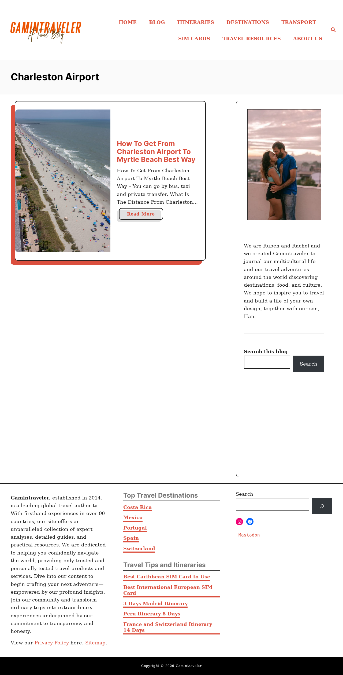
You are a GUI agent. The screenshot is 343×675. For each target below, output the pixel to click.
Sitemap (95, 642)
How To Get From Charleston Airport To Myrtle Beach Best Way (156, 151)
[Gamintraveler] (45, 30)
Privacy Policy (52, 642)
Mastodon (249, 535)
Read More (143, 215)
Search (308, 364)
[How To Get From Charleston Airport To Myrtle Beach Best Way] (62, 181)
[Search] (322, 506)
